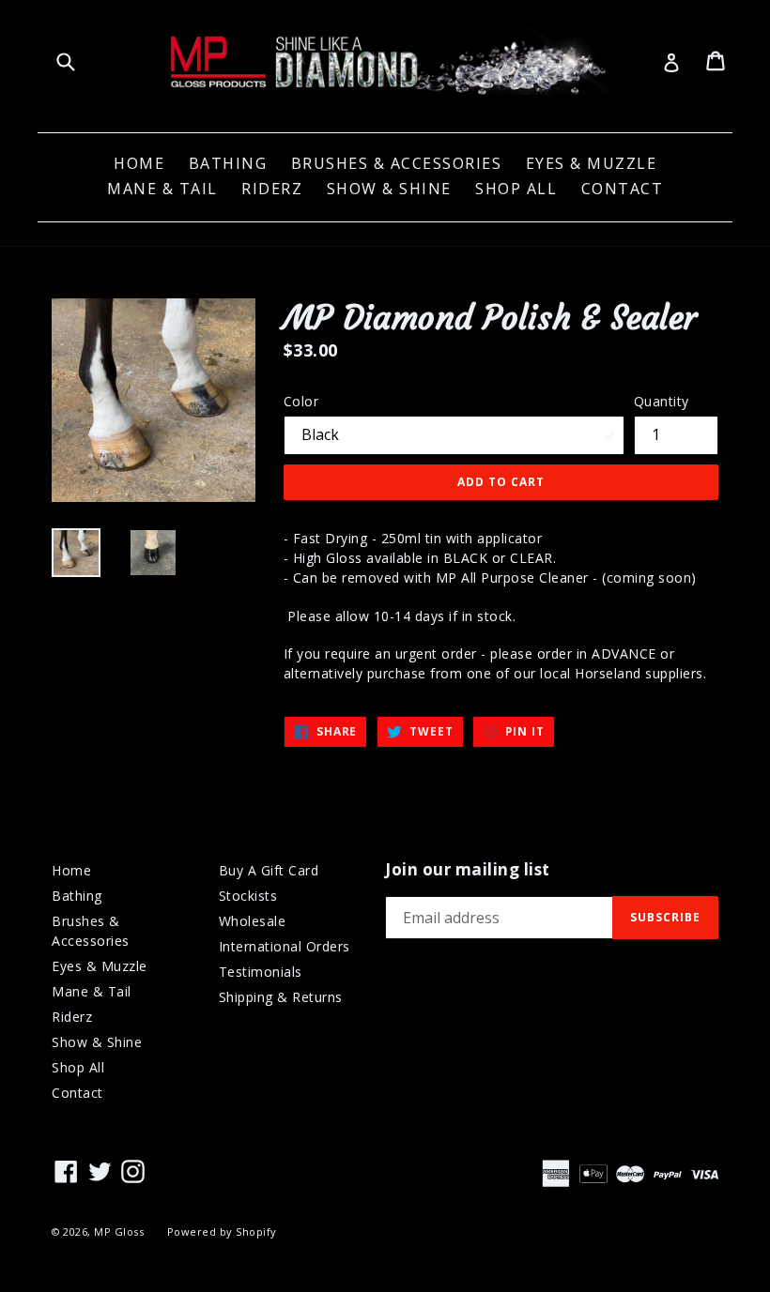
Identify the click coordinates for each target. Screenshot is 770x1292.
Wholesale (252, 921)
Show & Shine (389, 188)
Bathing (228, 163)
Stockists (248, 895)
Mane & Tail (162, 188)
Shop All (516, 188)
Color (301, 401)
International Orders (284, 946)
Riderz (271, 188)
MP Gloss (119, 1231)
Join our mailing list (467, 869)
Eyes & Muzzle (591, 163)
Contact (622, 188)
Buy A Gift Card (269, 870)
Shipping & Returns (281, 997)
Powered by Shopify (222, 1231)
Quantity (661, 401)
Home (139, 163)
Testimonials (260, 971)
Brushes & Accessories (396, 163)
